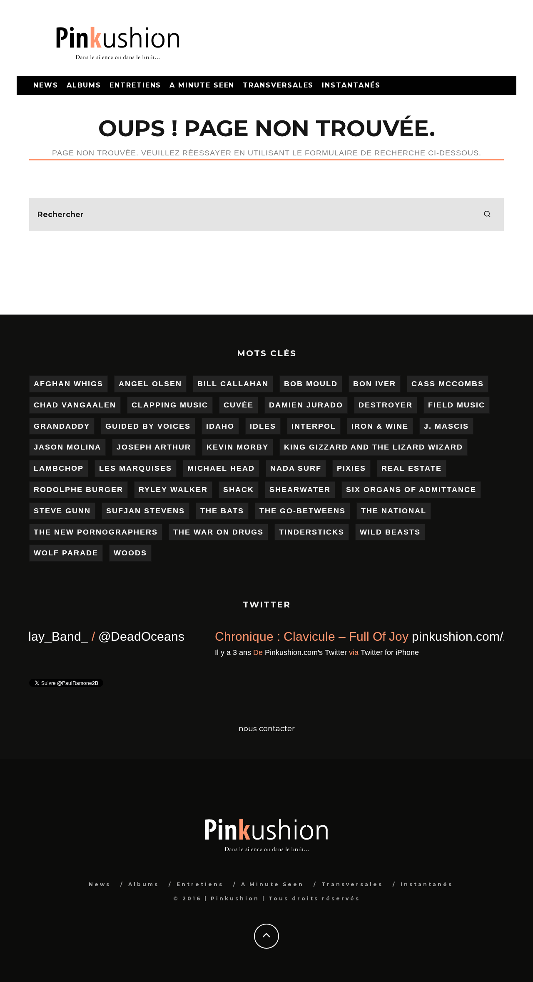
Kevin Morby (238, 447)
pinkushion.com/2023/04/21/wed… (115, 656)
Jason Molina (67, 447)
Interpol (313, 426)
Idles (263, 426)
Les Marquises (135, 468)
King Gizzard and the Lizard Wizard (373, 447)
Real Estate (411, 468)
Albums (84, 85)
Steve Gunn (62, 511)
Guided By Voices (148, 426)
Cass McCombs (447, 384)
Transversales (278, 85)
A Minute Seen (201, 85)
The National (393, 511)
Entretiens (135, 85)
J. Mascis (446, 426)
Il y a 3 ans (36, 672)
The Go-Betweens (302, 511)
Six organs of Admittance (411, 489)
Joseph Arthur (154, 447)
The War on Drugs (218, 532)
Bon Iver (374, 384)
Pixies (351, 468)
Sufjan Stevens (145, 511)
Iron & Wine (379, 426)
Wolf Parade (66, 553)
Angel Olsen (150, 384)
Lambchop (59, 468)
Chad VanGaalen (75, 405)
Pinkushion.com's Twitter (109, 672)
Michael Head (221, 468)
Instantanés (351, 85)
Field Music (456, 405)
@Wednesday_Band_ (306, 636)
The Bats (222, 511)
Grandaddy (62, 426)
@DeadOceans (420, 636)
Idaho (220, 426)
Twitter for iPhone (193, 672)
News (45, 85)
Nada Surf (295, 468)
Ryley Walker (173, 489)
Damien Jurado (306, 405)
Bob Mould (311, 384)
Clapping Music (170, 405)
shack (238, 489)
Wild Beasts (390, 532)
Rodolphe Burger (78, 489)
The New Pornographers (96, 532)
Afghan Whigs (68, 384)
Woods (130, 553)
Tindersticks (311, 532)
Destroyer (386, 405)
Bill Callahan (233, 384)
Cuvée (239, 405)
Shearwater (300, 489)
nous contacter (267, 728)
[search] (487, 214)
